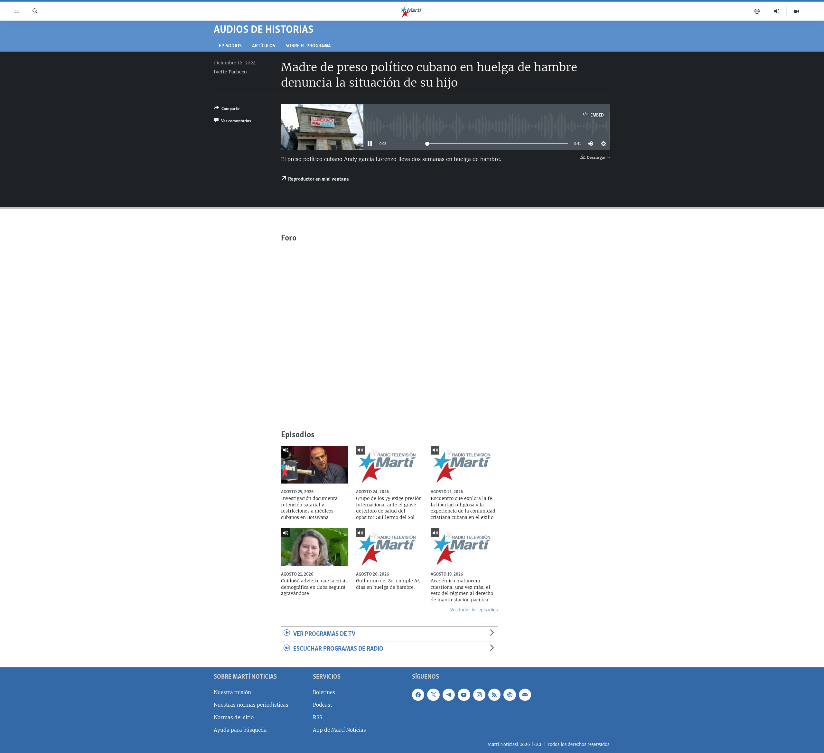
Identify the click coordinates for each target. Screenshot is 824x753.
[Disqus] (391, 325)
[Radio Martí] (777, 11)
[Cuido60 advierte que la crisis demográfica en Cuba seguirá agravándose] (314, 547)
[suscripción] (525, 695)
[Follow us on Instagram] (479, 695)
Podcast (322, 705)
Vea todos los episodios (474, 610)
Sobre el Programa (308, 46)
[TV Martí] (796, 11)
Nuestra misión (232, 692)
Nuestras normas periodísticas (251, 705)
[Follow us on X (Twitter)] (433, 695)
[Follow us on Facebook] (418, 695)
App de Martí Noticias (339, 730)
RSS (317, 717)
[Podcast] (757, 11)
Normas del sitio (234, 717)
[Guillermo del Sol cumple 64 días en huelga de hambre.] (389, 547)
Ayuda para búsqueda (240, 730)
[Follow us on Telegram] (449, 695)
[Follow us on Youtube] (464, 695)
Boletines (324, 692)
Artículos (263, 46)
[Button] (227, 110)
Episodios (230, 46)
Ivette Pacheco (230, 72)
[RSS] (494, 695)
